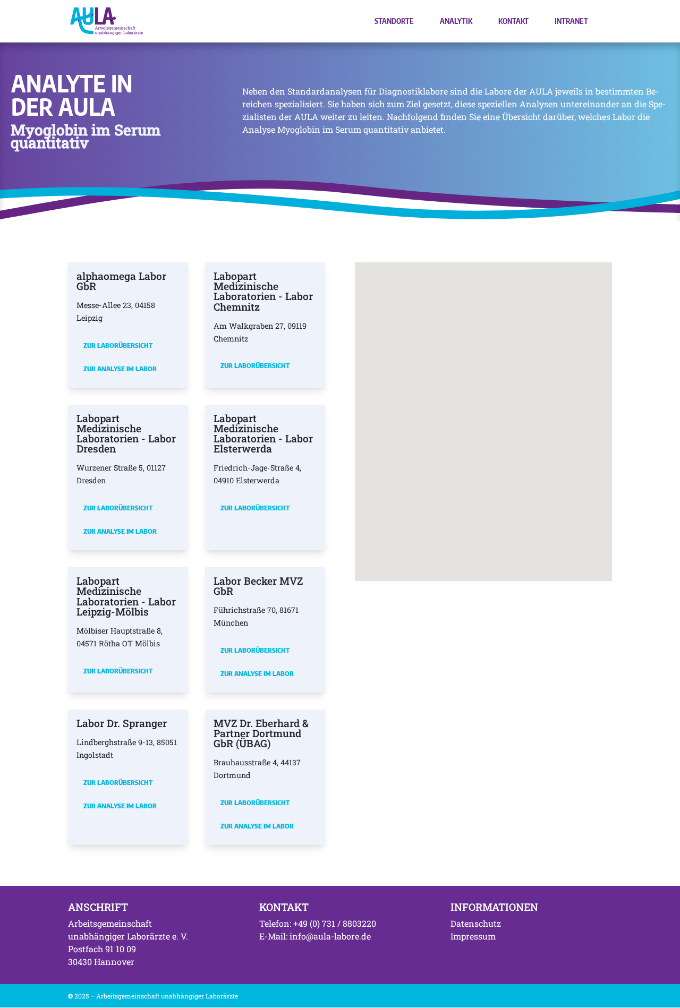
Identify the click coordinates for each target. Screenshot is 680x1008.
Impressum (473, 936)
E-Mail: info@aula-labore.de (315, 936)
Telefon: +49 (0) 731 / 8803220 (317, 923)
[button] (544, 411)
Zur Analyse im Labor (120, 368)
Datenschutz (475, 923)
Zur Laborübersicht (117, 345)
